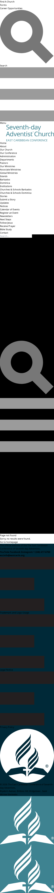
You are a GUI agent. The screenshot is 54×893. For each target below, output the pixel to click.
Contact (4, 232)
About (3, 146)
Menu (4, 453)
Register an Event (9, 212)
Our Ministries (7, 166)
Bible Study (6, 229)
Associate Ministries (10, 169)
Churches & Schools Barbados (16, 189)
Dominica (5, 182)
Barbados (5, 179)
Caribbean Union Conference (30, 528)
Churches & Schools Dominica (15, 192)
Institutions (6, 186)
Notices (4, 206)
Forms (3, 5)
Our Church (6, 149)
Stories (3, 196)
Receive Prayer (7, 226)
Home (3, 143)
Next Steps (5, 219)
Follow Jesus (6, 222)
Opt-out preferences (30, 532)
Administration (8, 156)
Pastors (4, 162)
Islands (3, 176)
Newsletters (6, 216)
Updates (4, 202)
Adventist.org (7, 528)
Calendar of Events (10, 209)
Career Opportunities (11, 8)
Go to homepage (9, 542)
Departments (7, 159)
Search (4, 396)
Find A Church (7, 1)
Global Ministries (9, 172)
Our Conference (8, 153)
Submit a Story (7, 199)
